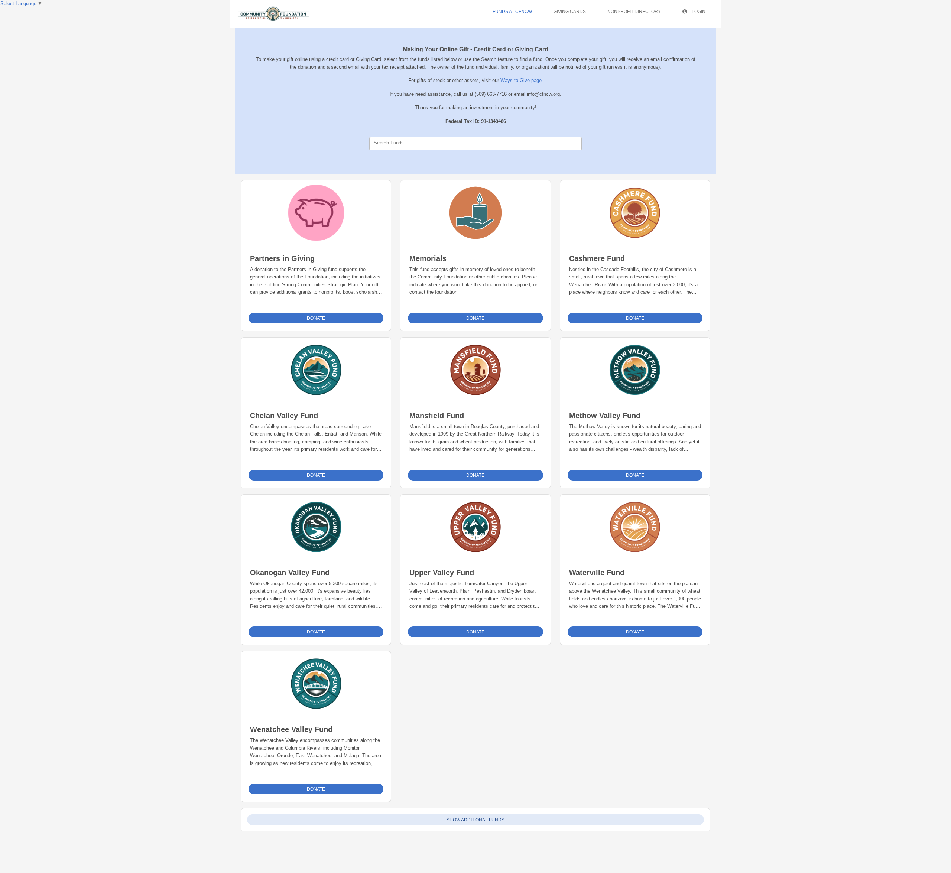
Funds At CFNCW (512, 11)
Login (698, 11)
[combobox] (475, 143)
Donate (316, 318)
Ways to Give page (521, 80)
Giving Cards (570, 11)
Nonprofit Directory (634, 11)
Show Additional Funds (475, 819)
